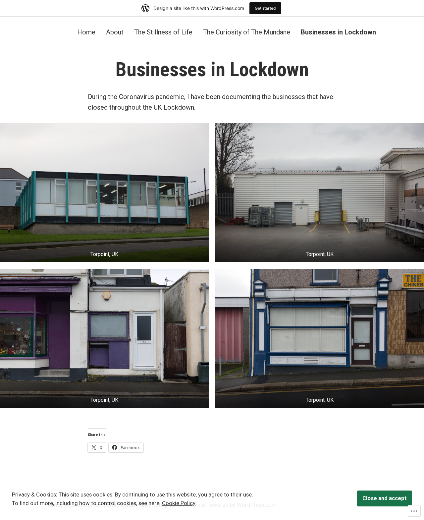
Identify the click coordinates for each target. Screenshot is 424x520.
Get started (265, 8)
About (115, 31)
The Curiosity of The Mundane (246, 31)
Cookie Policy (178, 503)
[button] (104, 192)
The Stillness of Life (163, 31)
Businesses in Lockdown (338, 31)
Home (86, 31)
